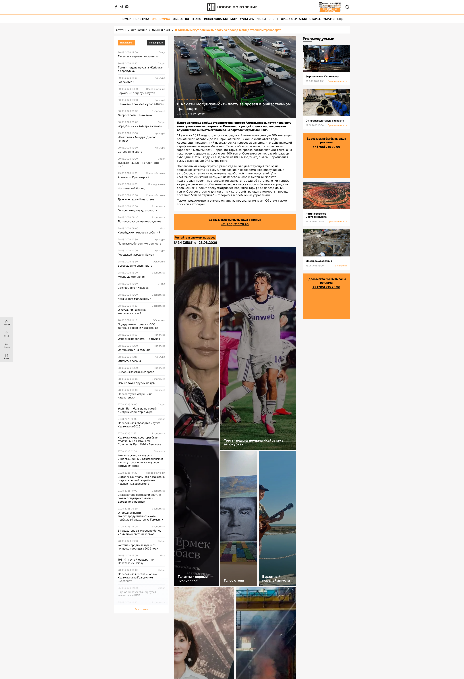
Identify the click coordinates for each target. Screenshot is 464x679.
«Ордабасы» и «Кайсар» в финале (140, 126)
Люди (261, 19)
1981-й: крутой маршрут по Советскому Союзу (136, 561)
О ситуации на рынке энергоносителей (132, 311)
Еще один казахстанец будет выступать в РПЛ (137, 593)
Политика (141, 19)
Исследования (216, 19)
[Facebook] (116, 7)
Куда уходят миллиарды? (134, 298)
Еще (340, 19)
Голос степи (126, 82)
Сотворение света (130, 151)
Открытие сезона (129, 361)
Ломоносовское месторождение (139, 221)
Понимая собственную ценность (139, 243)
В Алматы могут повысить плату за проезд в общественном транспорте (228, 30)
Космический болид (131, 188)
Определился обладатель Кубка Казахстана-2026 (139, 424)
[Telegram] (121, 7)
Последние (126, 42)
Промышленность (337, 81)
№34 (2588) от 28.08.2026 (195, 243)
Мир (233, 19)
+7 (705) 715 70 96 (235, 224)
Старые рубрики (322, 19)
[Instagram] (127, 7)
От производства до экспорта (137, 210)
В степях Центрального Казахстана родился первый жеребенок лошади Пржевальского (141, 480)
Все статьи (141, 609)
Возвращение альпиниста (135, 265)
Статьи (121, 30)
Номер (126, 19)
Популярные (156, 42)
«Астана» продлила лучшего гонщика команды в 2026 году (138, 546)
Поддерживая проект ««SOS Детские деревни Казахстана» (138, 326)
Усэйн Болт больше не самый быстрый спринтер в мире (137, 410)
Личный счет (161, 30)
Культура (246, 19)
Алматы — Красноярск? (133, 177)
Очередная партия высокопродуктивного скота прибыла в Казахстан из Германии (140, 516)
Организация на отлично (134, 350)
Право (196, 19)
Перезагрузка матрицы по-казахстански (136, 395)
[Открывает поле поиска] (347, 7)
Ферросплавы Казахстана (135, 115)
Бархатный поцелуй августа (136, 93)
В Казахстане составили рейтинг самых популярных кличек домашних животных (139, 498)
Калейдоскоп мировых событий (139, 232)
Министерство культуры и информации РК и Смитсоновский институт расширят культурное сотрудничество (140, 460)
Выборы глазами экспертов (136, 372)
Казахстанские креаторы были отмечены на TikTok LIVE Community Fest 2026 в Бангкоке (139, 441)
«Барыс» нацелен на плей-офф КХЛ (138, 164)
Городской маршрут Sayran (136, 254)
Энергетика (341, 265)
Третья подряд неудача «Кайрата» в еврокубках (140, 69)
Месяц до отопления (131, 276)
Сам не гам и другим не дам (136, 383)
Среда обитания (294, 19)
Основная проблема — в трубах (139, 338)
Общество (181, 19)
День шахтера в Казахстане (136, 199)
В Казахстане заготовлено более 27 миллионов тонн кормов (139, 532)
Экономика (161, 19)
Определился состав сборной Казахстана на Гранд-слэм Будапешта (137, 577)
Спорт (273, 19)
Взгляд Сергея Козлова (133, 287)
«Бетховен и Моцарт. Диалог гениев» (137, 138)
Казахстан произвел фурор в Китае (141, 104)
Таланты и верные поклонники (138, 56)
